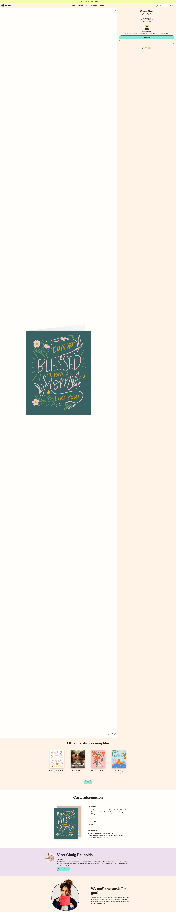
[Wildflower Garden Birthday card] (57, 759)
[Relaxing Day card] (119, 759)
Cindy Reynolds (147, 14)
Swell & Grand (78, 773)
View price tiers (147, 21)
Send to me (147, 41)
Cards (73, 5)
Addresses (94, 5)
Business (101, 5)
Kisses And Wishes (77, 770)
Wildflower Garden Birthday (57, 770)
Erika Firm (57, 773)
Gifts (86, 5)
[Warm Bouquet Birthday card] (98, 759)
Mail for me (146, 37)
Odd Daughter (119, 773)
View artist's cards (63, 868)
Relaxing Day (119, 770)
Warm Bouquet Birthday (98, 770)
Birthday (80, 5)
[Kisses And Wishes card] (78, 759)
